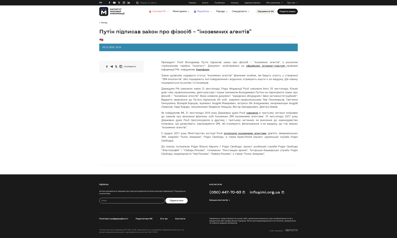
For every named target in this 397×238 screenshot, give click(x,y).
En (100, 3)
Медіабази (203, 11)
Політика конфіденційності (113, 219)
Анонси (234, 3)
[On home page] (112, 11)
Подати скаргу (288, 11)
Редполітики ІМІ (144, 219)
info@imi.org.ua (265, 192)
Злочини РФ (159, 11)
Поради (220, 11)
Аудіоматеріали (252, 3)
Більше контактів (218, 200)
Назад (104, 23)
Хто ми (163, 219)
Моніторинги (180, 11)
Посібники (219, 3)
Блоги (205, 3)
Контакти (180, 219)
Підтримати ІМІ (266, 11)
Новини (192, 3)
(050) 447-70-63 (225, 192)
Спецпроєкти (239, 11)
